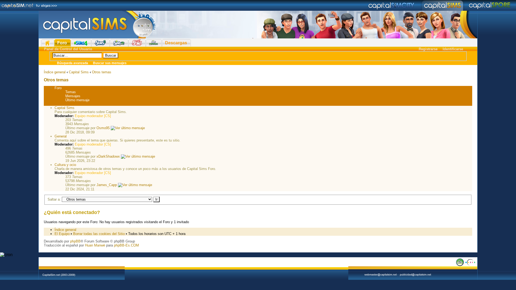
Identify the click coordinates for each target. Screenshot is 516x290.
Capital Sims (79, 72)
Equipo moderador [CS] (93, 116)
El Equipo (62, 234)
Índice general (55, 72)
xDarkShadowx (108, 156)
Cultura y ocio (65, 165)
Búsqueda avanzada (72, 63)
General (61, 136)
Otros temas (101, 72)
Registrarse (428, 49)
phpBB (75, 241)
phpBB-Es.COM (126, 245)
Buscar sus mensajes (110, 63)
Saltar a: (54, 199)
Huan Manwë (95, 245)
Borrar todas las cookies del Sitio (99, 234)
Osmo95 (103, 128)
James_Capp (106, 185)
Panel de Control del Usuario (68, 49)
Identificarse (453, 49)
